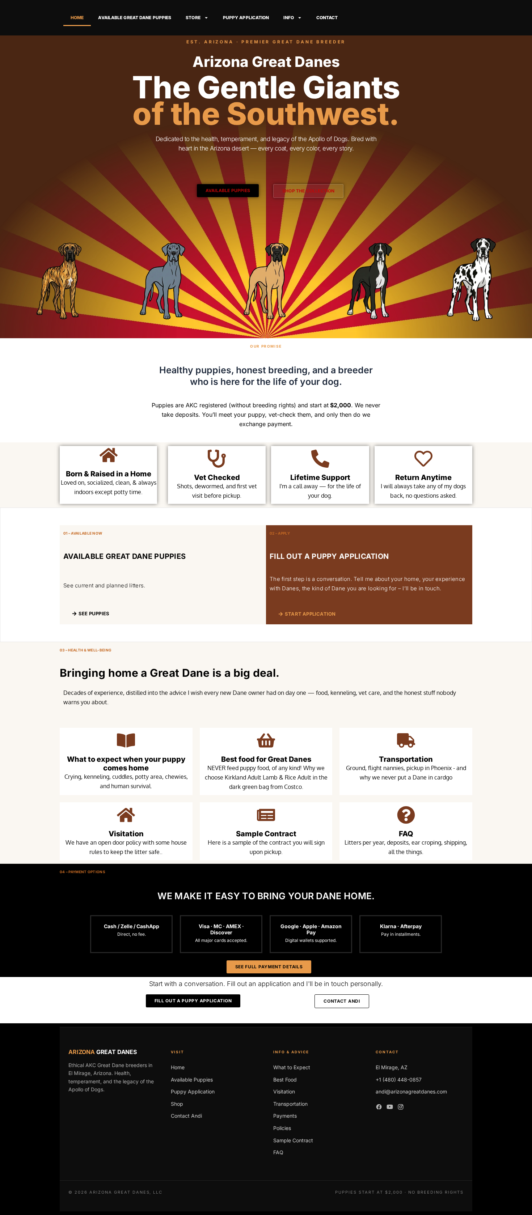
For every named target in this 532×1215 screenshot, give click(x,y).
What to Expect (291, 1067)
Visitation (126, 833)
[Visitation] (126, 815)
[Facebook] (379, 1108)
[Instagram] (400, 1108)
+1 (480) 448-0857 (399, 1079)
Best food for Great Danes (266, 759)
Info (288, 17)
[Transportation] (406, 740)
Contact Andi (186, 1116)
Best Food (285, 1079)
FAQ (406, 833)
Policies (282, 1128)
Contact (327, 17)
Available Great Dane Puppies (134, 17)
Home (77, 17)
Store (193, 17)
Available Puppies (192, 1079)
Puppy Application (246, 17)
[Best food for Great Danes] (266, 740)
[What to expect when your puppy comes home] (126, 740)
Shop (177, 1104)
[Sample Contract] (266, 815)
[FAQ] (406, 815)
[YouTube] (390, 1108)
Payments (285, 1116)
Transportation (406, 759)
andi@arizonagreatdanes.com (411, 1091)
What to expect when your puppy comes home (126, 763)
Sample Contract (266, 833)
